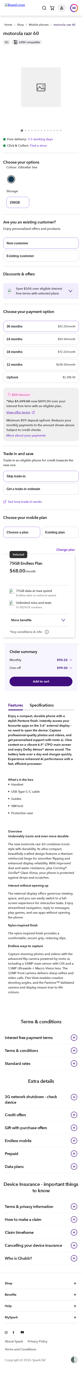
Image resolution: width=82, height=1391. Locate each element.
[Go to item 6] (38, 130)
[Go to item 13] (60, 130)
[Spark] (15, 7)
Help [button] (8, 1306)
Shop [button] (8, 1283)
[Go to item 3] (28, 130)
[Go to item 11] (54, 130)
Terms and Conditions (20, 1349)
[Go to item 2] (25, 130)
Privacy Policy (37, 1341)
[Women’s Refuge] (74, 1360)
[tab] (15, 706)
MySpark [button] (11, 1317)
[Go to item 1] (22, 130)
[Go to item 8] (44, 130)
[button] (65, 8)
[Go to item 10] (51, 130)
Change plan (65, 550)
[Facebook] (14, 1332)
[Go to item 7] (41, 130)
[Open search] (44, 8)
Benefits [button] (10, 1294)
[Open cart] (52, 8)
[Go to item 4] (32, 130)
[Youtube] (22, 1332)
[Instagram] (6, 1332)
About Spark (14, 1341)
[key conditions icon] (46, 632)
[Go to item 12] (57, 130)
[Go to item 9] (48, 130)
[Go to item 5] (35, 130)
